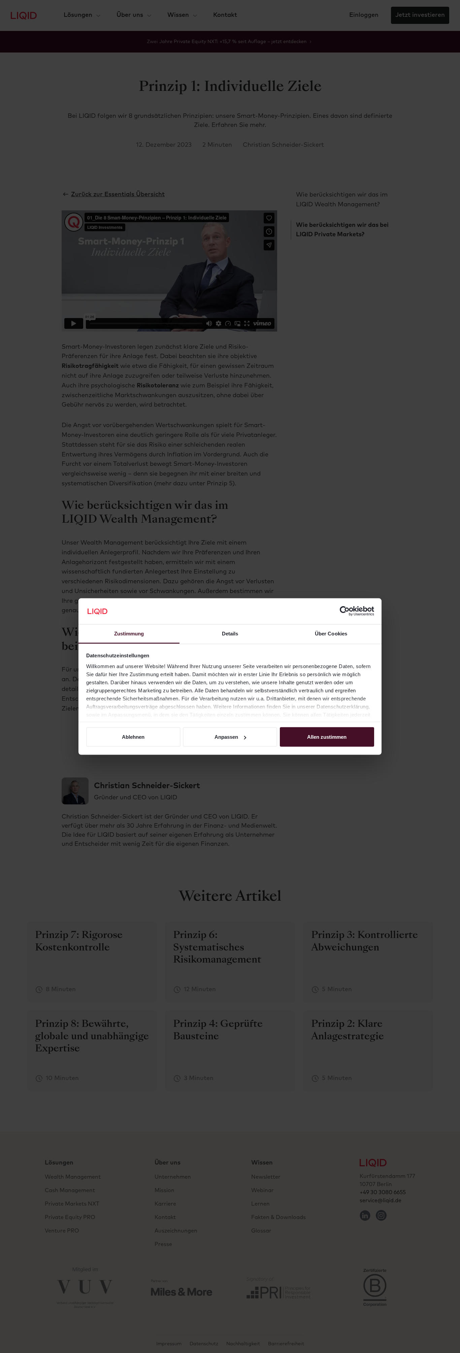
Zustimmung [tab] (129, 633)
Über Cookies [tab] (331, 633)
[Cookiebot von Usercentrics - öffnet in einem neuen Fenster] (344, 611)
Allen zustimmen (327, 737)
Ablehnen (133, 737)
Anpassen (226, 737)
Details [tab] (230, 633)
